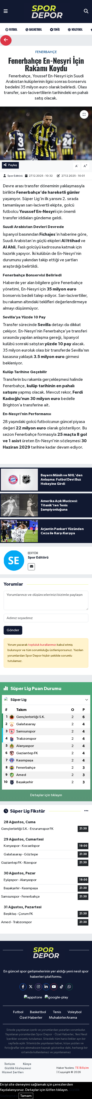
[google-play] (56, 998)
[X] (30, 986)
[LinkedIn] (46, 986)
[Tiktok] (61, 986)
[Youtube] (53, 986)
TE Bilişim (82, 1068)
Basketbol (35, 29)
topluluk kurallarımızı (42, 644)
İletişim (9, 1064)
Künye (27, 1064)
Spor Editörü (15, 176)
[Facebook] (23, 986)
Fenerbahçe (46, 52)
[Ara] (86, 11)
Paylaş (12, 165)
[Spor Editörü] (14, 560)
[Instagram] (38, 986)
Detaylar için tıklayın (46, 795)
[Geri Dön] (6, 40)
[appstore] (33, 998)
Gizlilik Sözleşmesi (17, 1068)
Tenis (56, 29)
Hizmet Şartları (13, 1072)
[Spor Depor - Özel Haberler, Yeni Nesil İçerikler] (47, 11)
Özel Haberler (30, 1018)
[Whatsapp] (69, 986)
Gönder (13, 630)
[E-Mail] (31, 566)
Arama (72, 1018)
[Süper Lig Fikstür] (86, 811)
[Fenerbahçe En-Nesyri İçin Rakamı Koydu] (46, 133)
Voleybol (76, 29)
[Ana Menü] (6, 11)
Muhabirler (58, 1018)
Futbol (12, 29)
